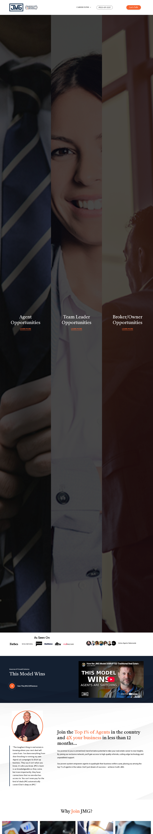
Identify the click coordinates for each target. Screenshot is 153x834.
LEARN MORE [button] (25, 329)
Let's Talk (133, 7)
